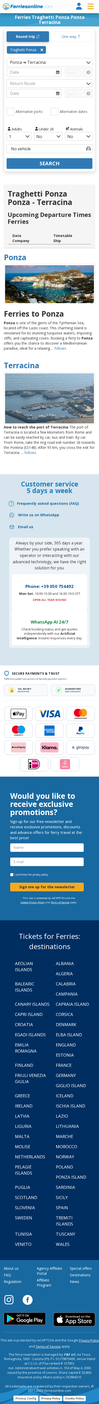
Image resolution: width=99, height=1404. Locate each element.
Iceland (64, 1096)
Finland (24, 1065)
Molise (22, 1146)
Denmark (66, 1024)
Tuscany (65, 1234)
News (74, 1281)
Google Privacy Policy (33, 902)
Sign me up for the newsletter (47, 886)
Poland (64, 1167)
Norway (65, 1157)
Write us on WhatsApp (38, 514)
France (64, 1065)
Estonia (65, 1055)
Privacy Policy (89, 1340)
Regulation (12, 1281)
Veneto (23, 1244)
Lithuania (67, 1126)
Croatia (24, 1024)
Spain (62, 1207)
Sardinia (65, 1187)
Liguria (23, 1126)
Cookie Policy (74, 1398)
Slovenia (25, 1207)
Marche (64, 1136)
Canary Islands (32, 1004)
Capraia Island (72, 1004)
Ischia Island (70, 1106)
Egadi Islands (30, 1035)
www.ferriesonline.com (27, 6)
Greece (22, 1096)
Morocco (66, 1146)
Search (50, 163)
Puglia (22, 1187)
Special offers (81, 1268)
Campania (67, 994)
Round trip (26, 36)
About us (11, 1268)
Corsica (64, 1014)
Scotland (26, 1197)
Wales (63, 1244)
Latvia (22, 1116)
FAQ (7, 1275)
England (66, 1045)
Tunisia (23, 1234)
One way (69, 36)
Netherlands (30, 1157)
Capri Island (29, 1014)
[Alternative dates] (54, 111)
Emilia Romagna (26, 1048)
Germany (66, 1075)
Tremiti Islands (64, 1221)
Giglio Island (71, 1085)
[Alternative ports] (10, 111)
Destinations (80, 1275)
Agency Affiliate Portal (49, 1271)
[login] (79, 6)
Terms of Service (60, 902)
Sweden (23, 1218)
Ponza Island (71, 1177)
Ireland (23, 1106)
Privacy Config (25, 1398)
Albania (65, 963)
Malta (22, 1136)
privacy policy (40, 874)
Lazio (62, 1116)
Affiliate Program (44, 1283)
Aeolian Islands (24, 966)
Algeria (64, 974)
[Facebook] (27, 1299)
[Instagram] (11, 1299)
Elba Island (69, 1035)
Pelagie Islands (23, 1170)
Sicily (62, 1197)
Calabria (66, 984)
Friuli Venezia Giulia (30, 1078)
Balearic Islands (24, 987)
